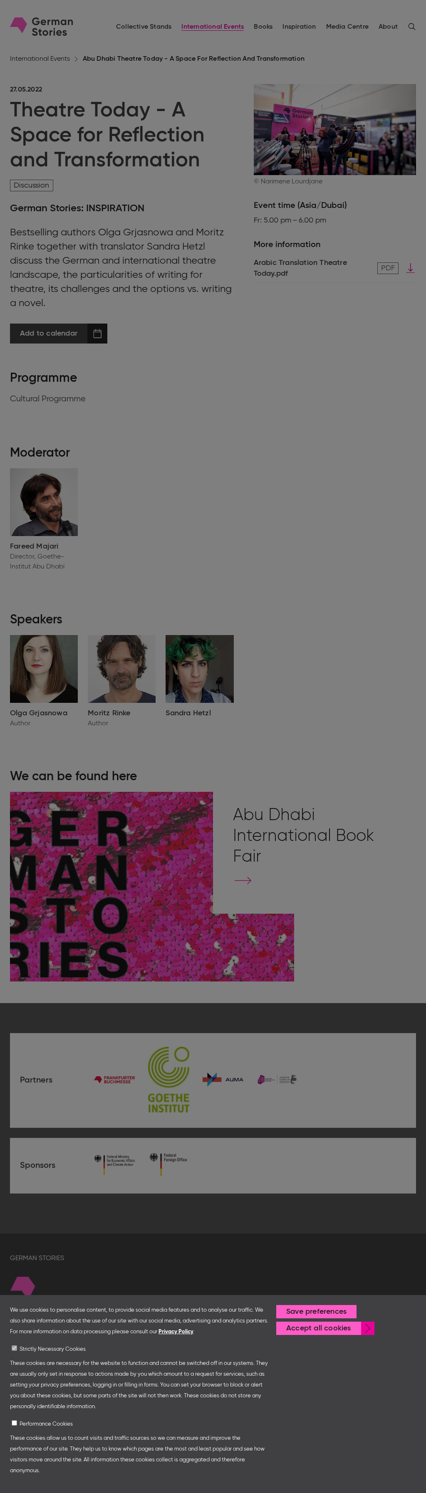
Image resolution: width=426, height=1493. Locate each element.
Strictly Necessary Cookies (53, 1349)
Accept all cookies (318, 1328)
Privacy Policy (176, 1332)
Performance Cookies (46, 1424)
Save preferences (316, 1311)
